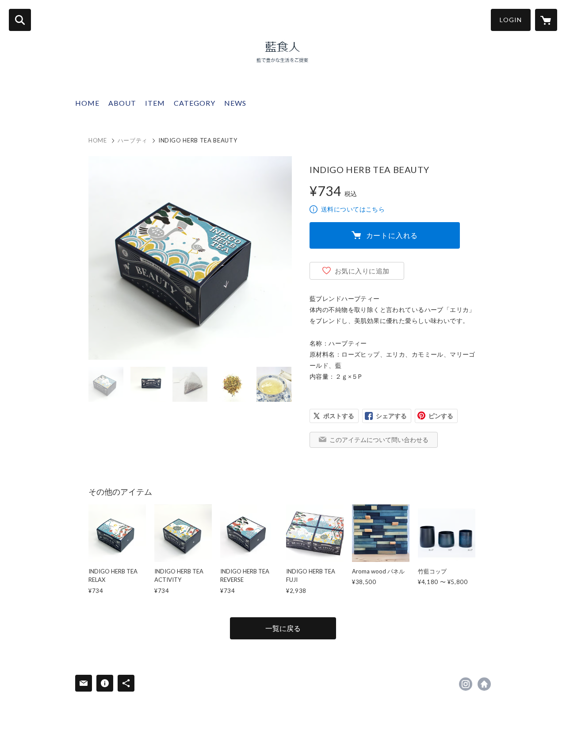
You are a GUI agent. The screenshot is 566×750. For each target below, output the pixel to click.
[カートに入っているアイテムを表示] (546, 20)
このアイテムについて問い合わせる (378, 439)
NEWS (235, 103)
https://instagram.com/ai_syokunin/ (465, 684)
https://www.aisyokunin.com (484, 684)
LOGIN (511, 19)
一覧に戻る (283, 628)
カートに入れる (392, 235)
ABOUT (122, 103)
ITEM (155, 103)
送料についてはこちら (353, 209)
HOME (87, 103)
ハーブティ (133, 140)
